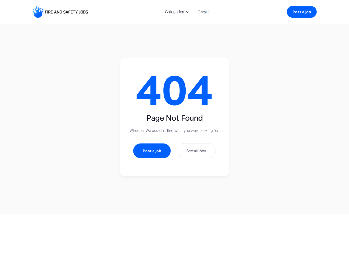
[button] (177, 11)
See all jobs (196, 150)
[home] (60, 12)
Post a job (301, 11)
